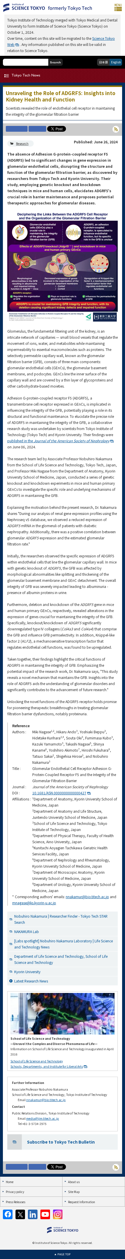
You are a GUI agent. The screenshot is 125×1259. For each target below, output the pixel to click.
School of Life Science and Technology (36, 1061)
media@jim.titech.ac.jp (42, 1118)
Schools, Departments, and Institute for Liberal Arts (46, 1066)
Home (9, 1182)
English (116, 62)
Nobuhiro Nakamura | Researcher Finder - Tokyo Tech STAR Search (61, 919)
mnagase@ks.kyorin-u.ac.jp (34, 902)
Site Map (74, 1192)
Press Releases (15, 1202)
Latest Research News (31, 980)
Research (22, 143)
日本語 (103, 62)
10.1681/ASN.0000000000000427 (59, 792)
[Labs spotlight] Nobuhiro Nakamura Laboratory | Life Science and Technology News (63, 943)
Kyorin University (27, 971)
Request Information (81, 1202)
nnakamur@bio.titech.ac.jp (87, 896)
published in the (58, 440)
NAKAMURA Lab (26, 931)
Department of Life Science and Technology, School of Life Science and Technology (61, 959)
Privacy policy (15, 1192)
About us (74, 1182)
